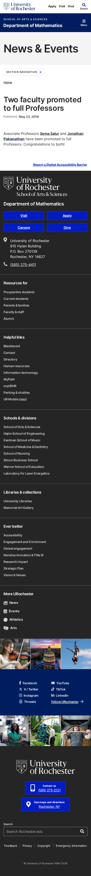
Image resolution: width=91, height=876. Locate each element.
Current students (16, 299)
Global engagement (18, 548)
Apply (52, 6)
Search (8, 824)
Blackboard (12, 346)
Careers (24, 227)
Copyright (43, 846)
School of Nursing (17, 453)
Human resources (17, 366)
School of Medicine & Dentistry (26, 447)
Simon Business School (21, 460)
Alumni (9, 318)
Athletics (16, 619)
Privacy (27, 846)
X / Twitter (31, 689)
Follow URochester (64, 702)
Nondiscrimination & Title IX (24, 555)
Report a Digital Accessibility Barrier (60, 165)
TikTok (60, 689)
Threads (30, 702)
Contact (9, 353)
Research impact (16, 562)
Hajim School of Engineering (24, 433)
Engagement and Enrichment (25, 542)
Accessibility (13, 535)
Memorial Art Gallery (18, 508)
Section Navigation (21, 72)
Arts (13, 628)
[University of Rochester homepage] (19, 6)
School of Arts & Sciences (25, 19)
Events (14, 611)
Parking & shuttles (17, 392)
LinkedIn (62, 695)
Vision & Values (15, 575)
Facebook (30, 683)
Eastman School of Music (22, 440)
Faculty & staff (14, 312)
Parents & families (16, 305)
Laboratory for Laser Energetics (26, 473)
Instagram (31, 695)
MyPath (9, 379)
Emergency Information (71, 846)
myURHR (10, 386)
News (13, 602)
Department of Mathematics (32, 25)
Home (8, 82)
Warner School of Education (24, 467)
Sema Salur (49, 133)
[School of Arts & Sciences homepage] (35, 186)
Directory (10, 359)
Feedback (10, 846)
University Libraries (18, 501)
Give (71, 6)
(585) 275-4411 (23, 264)
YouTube (62, 683)
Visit (62, 6)
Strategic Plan (14, 568)
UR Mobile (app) (15, 399)
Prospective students (19, 292)
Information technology (21, 372)
